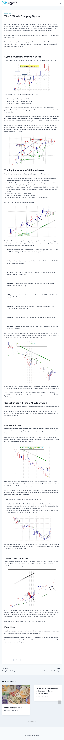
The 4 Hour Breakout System (53, 670)
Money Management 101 (13, 708)
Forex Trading (8, 13)
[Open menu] (60, 3)
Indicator (16, 660)
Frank (7, 20)
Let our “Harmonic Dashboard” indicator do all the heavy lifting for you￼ (47, 691)
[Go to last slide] (4, 702)
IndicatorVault (25, 660)
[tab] (28, 721)
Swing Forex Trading (8, 670)
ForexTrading (8, 660)
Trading (33, 660)
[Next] (59, 702)
